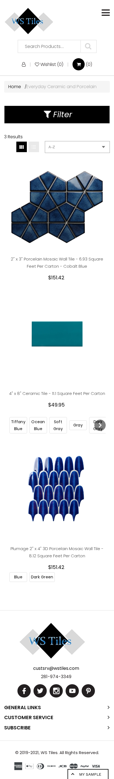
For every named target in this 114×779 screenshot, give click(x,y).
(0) (88, 64)
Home (15, 86)
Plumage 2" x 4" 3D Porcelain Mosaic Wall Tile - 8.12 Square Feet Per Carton (57, 552)
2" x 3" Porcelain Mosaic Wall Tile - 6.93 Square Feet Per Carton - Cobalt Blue (57, 262)
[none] (18, 425)
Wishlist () (51, 64)
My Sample (90, 774)
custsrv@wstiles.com (56, 668)
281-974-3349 (56, 676)
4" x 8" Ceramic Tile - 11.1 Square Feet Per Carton (57, 393)
